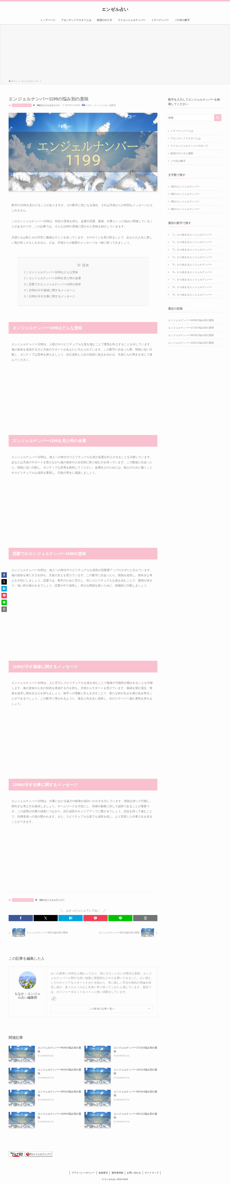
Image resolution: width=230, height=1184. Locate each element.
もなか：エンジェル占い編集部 (27, 995)
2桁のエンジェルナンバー (185, 193)
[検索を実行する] (217, 117)
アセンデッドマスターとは (186, 138)
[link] (53, 998)
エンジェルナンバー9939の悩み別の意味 (191, 320)
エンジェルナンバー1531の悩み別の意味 (191, 342)
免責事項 (103, 1172)
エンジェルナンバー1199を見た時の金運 (55, 278)
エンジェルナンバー (22, 105)
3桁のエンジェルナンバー (185, 201)
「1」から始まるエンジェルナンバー (191, 234)
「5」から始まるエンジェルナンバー (191, 264)
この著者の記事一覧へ (102, 1008)
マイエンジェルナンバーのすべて (189, 145)
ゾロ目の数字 (178, 160)
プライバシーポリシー (83, 1172)
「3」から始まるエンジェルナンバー (191, 249)
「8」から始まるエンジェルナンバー (191, 287)
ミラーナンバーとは (182, 130)
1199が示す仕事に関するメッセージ (52, 296)
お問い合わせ (134, 1172)
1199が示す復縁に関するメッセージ (52, 290)
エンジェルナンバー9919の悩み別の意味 (191, 335)
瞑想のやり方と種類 (182, 153)
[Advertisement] (115, 52)
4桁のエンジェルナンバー (48, 105)
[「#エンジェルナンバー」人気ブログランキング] (38, 1155)
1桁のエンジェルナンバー (185, 186)
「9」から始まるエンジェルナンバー (191, 294)
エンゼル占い (115, 9)
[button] (21, 918)
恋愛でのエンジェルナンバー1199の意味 (55, 284)
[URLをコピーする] (145, 918)
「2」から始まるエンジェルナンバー (191, 242)
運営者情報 (117, 1172)
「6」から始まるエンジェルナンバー (191, 272)
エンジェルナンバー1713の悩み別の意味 (191, 327)
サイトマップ (152, 1172)
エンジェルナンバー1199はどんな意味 (53, 272)
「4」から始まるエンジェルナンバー (191, 257)
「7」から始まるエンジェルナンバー (191, 279)
